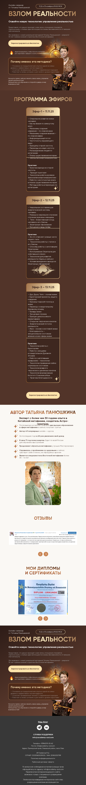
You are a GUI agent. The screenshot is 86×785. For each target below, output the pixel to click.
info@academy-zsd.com (43, 737)
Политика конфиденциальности (43, 758)
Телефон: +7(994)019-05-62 (43, 743)
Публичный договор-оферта (43, 762)
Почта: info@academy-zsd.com (43, 746)
